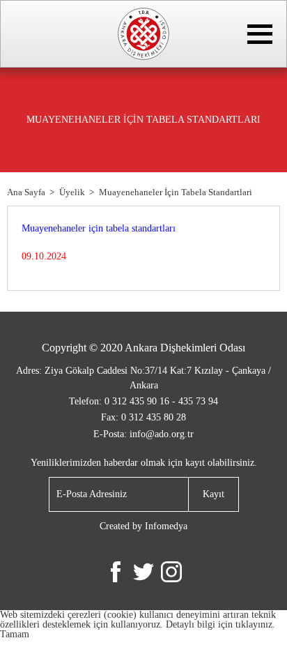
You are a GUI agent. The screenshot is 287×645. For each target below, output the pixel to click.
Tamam (14, 634)
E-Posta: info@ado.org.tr (143, 434)
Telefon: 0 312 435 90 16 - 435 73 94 (143, 401)
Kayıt (213, 494)
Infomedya (166, 526)
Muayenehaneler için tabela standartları (99, 228)
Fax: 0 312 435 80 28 (143, 417)
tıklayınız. (255, 624)
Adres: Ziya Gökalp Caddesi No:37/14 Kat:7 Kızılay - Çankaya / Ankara (143, 377)
